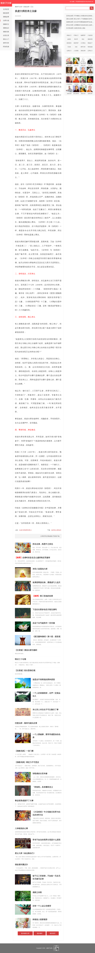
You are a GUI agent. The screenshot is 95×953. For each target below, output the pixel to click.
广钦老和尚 (69, 84)
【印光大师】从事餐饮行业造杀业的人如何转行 (80, 25)
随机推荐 (6, 13)
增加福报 (90, 46)
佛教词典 (6, 31)
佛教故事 (6, 17)
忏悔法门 (76, 35)
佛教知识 (6, 28)
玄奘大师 (69, 75)
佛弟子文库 (18, 6)
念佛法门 (69, 50)
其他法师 (26, 6)
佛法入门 (6, 39)
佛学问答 (6, 43)
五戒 (76, 46)
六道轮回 (90, 35)
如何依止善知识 (56, 530)
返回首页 (52, 933)
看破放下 (90, 43)
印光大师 (90, 65)
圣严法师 (83, 84)
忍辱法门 (90, 50)
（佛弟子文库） (49, 948)
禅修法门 (69, 35)
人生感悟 (76, 50)
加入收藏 (72, 1)
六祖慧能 (76, 84)
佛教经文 (6, 24)
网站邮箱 (50, 536)
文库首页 (6, 9)
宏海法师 (90, 75)
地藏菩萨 (83, 35)
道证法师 (69, 65)
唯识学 (76, 39)
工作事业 (83, 43)
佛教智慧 (90, 39)
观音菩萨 (76, 43)
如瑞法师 (69, 93)
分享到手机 (43, 536)
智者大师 (83, 65)
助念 (83, 39)
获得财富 (69, 43)
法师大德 (6, 20)
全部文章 (6, 35)
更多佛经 (39, 933)
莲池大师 (83, 93)
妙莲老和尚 (83, 75)
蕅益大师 (76, 65)
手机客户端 (56, 536)
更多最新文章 (25, 933)
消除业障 (83, 50)
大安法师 (90, 84)
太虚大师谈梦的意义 (25, 530)
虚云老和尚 (76, 93)
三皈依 (69, 46)
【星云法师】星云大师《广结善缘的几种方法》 (80, 19)
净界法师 (76, 75)
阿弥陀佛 (6, 46)
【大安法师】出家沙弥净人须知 (75, 28)
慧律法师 (90, 93)
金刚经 (69, 39)
